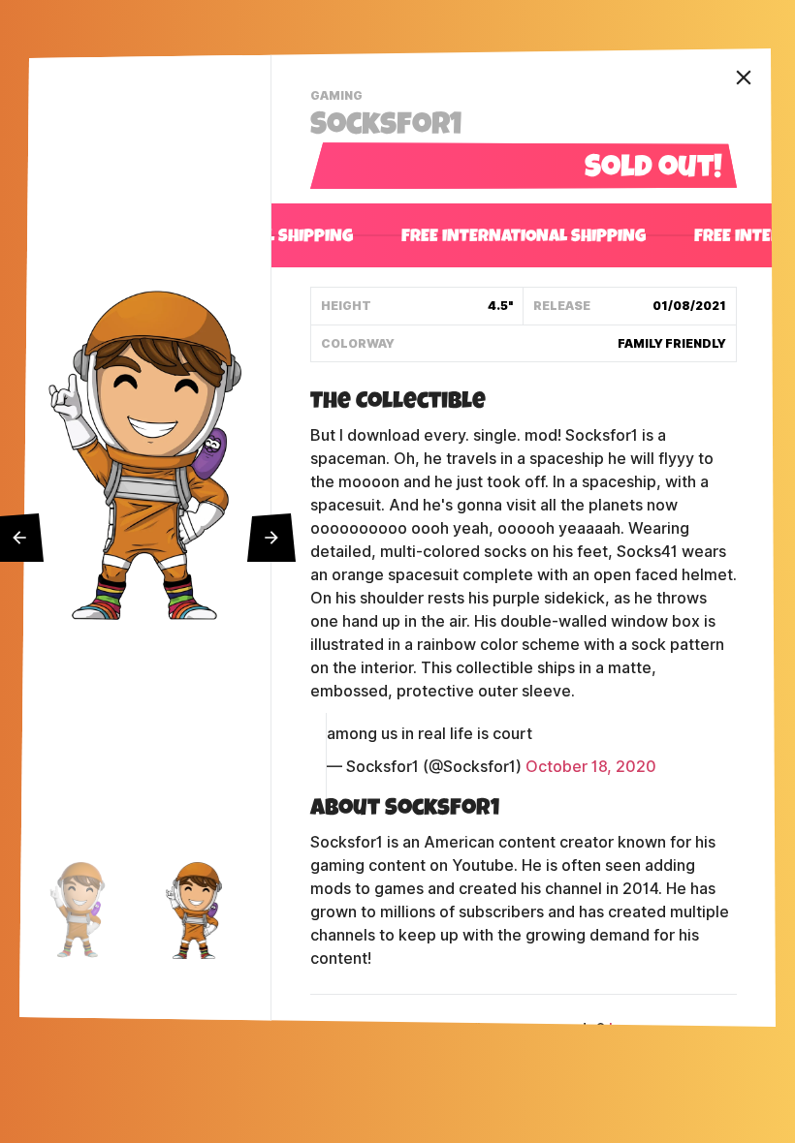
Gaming (338, 97)
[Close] (743, 77)
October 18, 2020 (590, 766)
